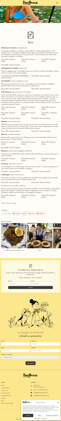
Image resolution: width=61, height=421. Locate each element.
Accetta (28, 415)
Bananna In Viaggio (11, 203)
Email (32, 281)
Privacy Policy (44, 418)
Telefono (33, 347)
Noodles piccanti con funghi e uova (14, 250)
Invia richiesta (30, 363)
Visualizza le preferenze (52, 415)
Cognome (33, 341)
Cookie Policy (37, 418)
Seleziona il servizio (6, 354)
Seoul (39, 250)
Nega (39, 415)
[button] (58, 402)
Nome (10, 281)
